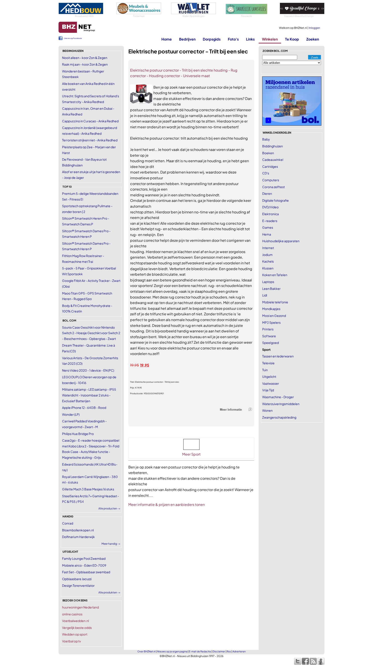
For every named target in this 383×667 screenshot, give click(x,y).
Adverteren (239, 651)
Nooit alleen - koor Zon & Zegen (84, 58)
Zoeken (312, 39)
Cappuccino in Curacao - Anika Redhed (90, 121)
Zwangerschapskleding (279, 417)
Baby (266, 139)
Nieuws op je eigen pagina (172, 651)
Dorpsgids (212, 39)
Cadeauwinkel (272, 160)
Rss (229, 651)
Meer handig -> (111, 543)
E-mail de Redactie (200, 651)
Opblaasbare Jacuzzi (77, 579)
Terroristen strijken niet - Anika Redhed (89, 140)
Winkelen (270, 39)
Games (267, 227)
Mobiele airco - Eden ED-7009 (84, 565)
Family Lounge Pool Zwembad (84, 558)
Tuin (265, 370)
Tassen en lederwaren (278, 356)
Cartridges (270, 166)
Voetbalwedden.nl (75, 621)
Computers (270, 180)
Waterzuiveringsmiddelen (280, 404)
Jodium (267, 255)
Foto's (233, 39)
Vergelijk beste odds (77, 628)
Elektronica (270, 214)
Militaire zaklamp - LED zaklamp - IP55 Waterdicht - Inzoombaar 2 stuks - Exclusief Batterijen (89, 395)
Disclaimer (219, 651)
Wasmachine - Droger (278, 397)
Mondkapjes (271, 309)
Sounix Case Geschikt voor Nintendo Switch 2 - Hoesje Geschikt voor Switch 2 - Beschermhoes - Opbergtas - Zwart (91, 333)
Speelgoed (270, 343)
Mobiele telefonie (275, 302)
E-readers (269, 221)
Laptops (268, 282)
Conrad (67, 523)
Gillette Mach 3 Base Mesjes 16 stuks (88, 489)
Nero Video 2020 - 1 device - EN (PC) (88, 370)
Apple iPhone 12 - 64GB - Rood (84, 408)
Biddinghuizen (272, 146)
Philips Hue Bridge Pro (78, 434)
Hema (266, 234)
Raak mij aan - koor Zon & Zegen (85, 64)
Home (166, 39)
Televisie (268, 363)
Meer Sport (191, 454)
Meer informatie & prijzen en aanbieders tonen (166, 504)
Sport (266, 349)
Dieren (267, 193)
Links (250, 39)
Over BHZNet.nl (146, 651)
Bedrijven (187, 39)
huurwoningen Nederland (80, 607)
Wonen (267, 410)
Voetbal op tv (71, 641)
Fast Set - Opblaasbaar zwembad (86, 572)
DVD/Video (270, 207)
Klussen (268, 268)
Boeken (268, 153)
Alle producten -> (109, 508)
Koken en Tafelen (274, 275)
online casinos (72, 614)
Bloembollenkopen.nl (78, 530)
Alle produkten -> (109, 592)
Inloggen (314, 27)
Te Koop (292, 39)
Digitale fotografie (275, 200)
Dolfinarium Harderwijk (78, 537)
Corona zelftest (273, 187)
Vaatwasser (270, 383)
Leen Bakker (271, 289)
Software (269, 336)
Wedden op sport (74, 634)
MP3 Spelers (271, 322)
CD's (265, 173)
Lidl (264, 295)
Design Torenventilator (78, 585)
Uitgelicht (269, 376)
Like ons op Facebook (73, 38)
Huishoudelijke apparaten (280, 241)
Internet (268, 248)
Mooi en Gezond (274, 316)
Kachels (268, 261)
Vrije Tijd (268, 390)
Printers (268, 329)
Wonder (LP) (71, 414)
